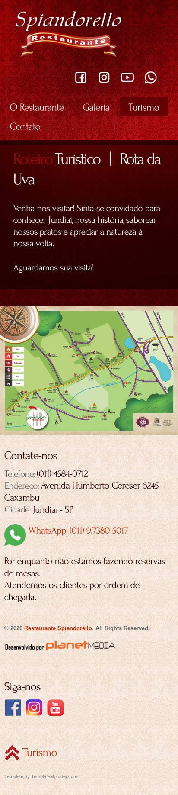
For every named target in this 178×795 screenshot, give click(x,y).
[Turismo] (144, 106)
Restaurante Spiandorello (58, 628)
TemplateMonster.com (54, 776)
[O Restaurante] (37, 106)
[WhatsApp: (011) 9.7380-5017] (66, 529)
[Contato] (25, 125)
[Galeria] (96, 106)
